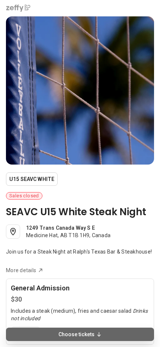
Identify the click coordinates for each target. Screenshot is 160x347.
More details (21, 270)
